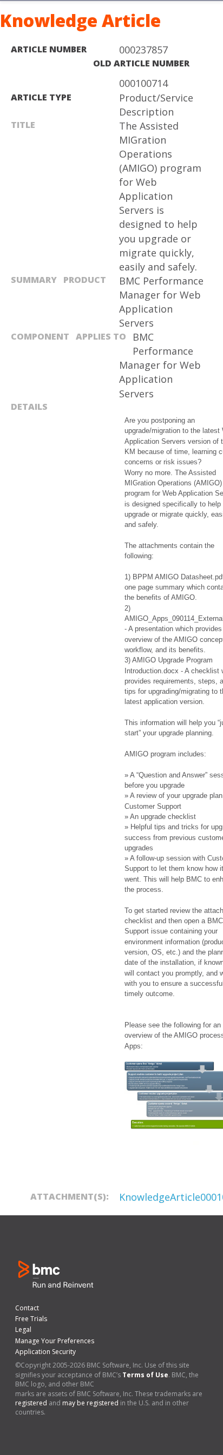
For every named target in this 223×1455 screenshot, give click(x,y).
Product (84, 280)
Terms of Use (145, 1374)
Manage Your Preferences (54, 1340)
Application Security (45, 1351)
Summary (34, 280)
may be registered (90, 1402)
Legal (23, 1329)
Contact (27, 1307)
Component (40, 336)
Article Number (49, 49)
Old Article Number (141, 63)
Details (29, 406)
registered (31, 1402)
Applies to (101, 336)
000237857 (143, 49)
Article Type (41, 97)
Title (23, 125)
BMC (51, 1273)
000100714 (143, 83)
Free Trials (31, 1318)
